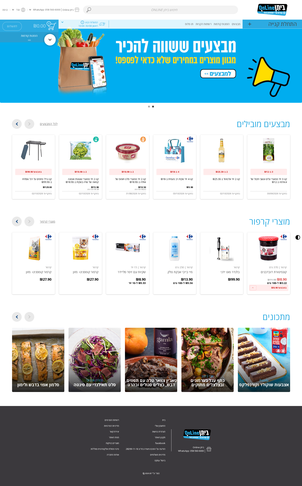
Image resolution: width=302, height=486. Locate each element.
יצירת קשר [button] (114, 431)
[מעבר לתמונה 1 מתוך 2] (153, 106)
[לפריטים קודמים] (29, 124)
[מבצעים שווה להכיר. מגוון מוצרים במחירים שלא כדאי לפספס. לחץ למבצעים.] (151, 61)
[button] (54, 10)
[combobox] (161, 9)
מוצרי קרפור (47, 221)
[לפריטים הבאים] (17, 124)
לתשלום (12, 26)
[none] (268, 263)
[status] (52, 26)
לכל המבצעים (48, 124)
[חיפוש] (89, 9)
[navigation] (272, 24)
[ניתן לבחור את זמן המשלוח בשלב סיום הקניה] (82, 22)
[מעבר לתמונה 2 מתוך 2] (149, 106)
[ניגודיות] (298, 237)
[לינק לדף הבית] (272, 9)
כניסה (5, 9)
